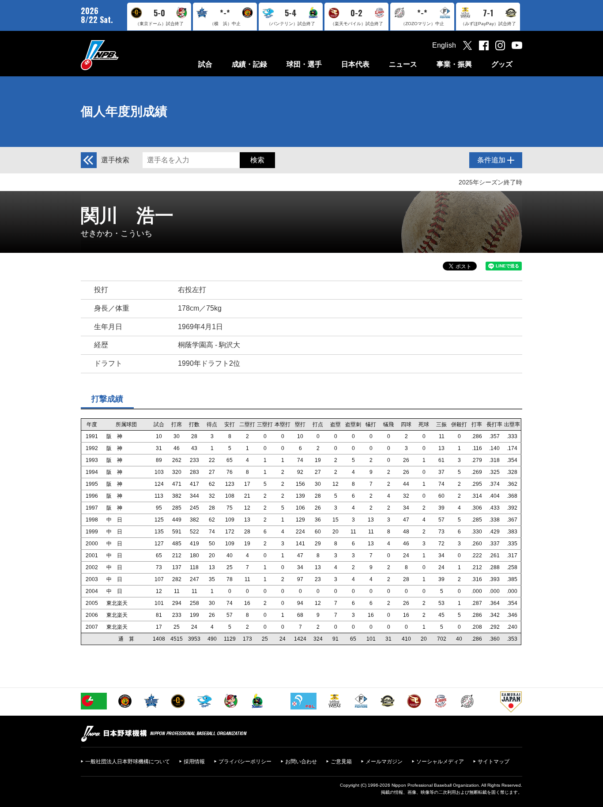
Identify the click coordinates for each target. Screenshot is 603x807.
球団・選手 (304, 64)
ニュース (403, 64)
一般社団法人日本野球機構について (127, 761)
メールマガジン (384, 761)
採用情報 (194, 761)
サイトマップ (493, 761)
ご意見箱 (341, 761)
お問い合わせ (301, 761)
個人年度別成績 (124, 111)
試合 (205, 64)
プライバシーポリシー (245, 761)
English (444, 45)
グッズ (502, 64)
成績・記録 (249, 64)
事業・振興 (454, 64)
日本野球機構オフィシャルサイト (122, 55)
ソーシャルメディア (440, 761)
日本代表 (355, 64)
